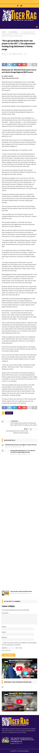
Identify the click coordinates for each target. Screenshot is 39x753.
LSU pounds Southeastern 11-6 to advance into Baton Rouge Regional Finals (22, 451)
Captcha (4, 648)
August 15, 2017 (15, 593)
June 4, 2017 (15, 454)
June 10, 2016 (7, 54)
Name (4, 627)
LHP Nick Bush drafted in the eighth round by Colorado (21, 445)
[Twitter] (21, 6)
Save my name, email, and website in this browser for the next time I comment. (19, 644)
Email (4, 632)
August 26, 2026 (15, 743)
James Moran (18, 54)
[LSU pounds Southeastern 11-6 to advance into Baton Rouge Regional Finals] (5, 518)
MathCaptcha (8, 650)
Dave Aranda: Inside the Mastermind (21, 591)
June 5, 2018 (9, 447)
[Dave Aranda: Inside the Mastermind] (5, 593)
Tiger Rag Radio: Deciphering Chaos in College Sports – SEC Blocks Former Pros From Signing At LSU (22, 739)
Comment (5, 613)
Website (4, 637)
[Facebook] (17, 6)
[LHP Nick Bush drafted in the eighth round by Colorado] (3, 445)
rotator (9, 413)
